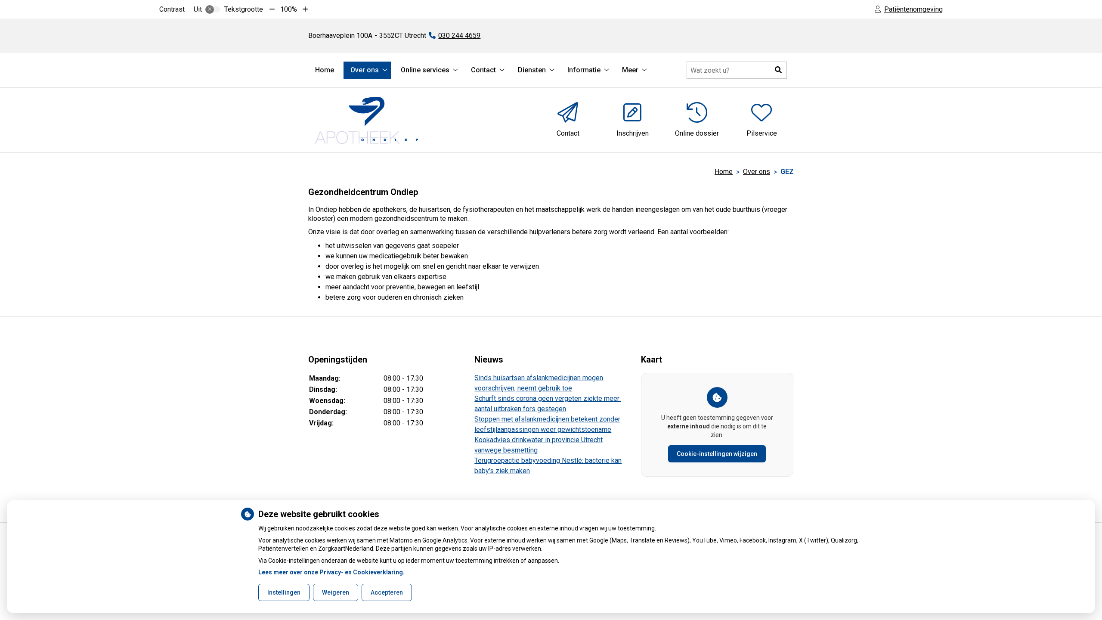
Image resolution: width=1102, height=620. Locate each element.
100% (288, 9)
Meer (630, 70)
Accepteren (387, 592)
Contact (483, 70)
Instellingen (283, 592)
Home (324, 70)
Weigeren (335, 592)
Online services (425, 70)
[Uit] (212, 9)
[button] (778, 70)
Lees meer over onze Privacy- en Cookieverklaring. (331, 572)
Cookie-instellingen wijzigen (717, 453)
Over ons (364, 70)
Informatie (584, 70)
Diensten (532, 70)
